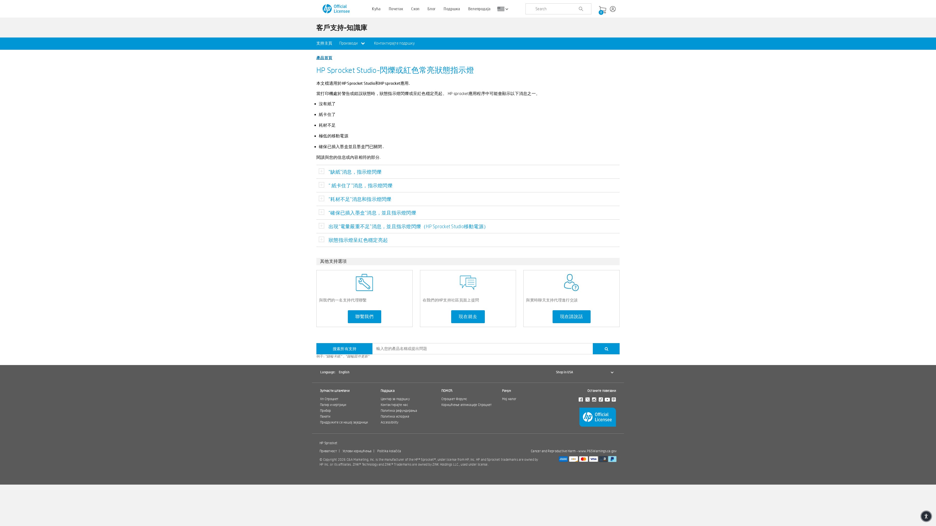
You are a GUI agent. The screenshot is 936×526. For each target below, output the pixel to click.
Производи (349, 43)
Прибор (325, 410)
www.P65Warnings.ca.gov (597, 451)
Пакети (325, 416)
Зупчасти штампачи (335, 390)
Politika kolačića (389, 451)
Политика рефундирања (399, 410)
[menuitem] (324, 43)
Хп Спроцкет (329, 399)
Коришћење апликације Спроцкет (466, 405)
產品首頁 (324, 57)
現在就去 (468, 316)
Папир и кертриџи (333, 405)
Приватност (328, 451)
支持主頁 (324, 43)
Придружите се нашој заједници (344, 422)
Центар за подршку (395, 399)
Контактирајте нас (394, 405)
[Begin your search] (581, 9)
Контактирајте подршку (394, 43)
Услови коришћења (357, 451)
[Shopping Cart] (602, 10)
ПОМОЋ (447, 390)
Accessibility (390, 422)
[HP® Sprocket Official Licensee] (336, 9)
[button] (926, 516)
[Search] (606, 348)
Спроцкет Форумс (454, 399)
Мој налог (509, 399)
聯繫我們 (364, 316)
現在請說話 (571, 316)
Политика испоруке (395, 416)
